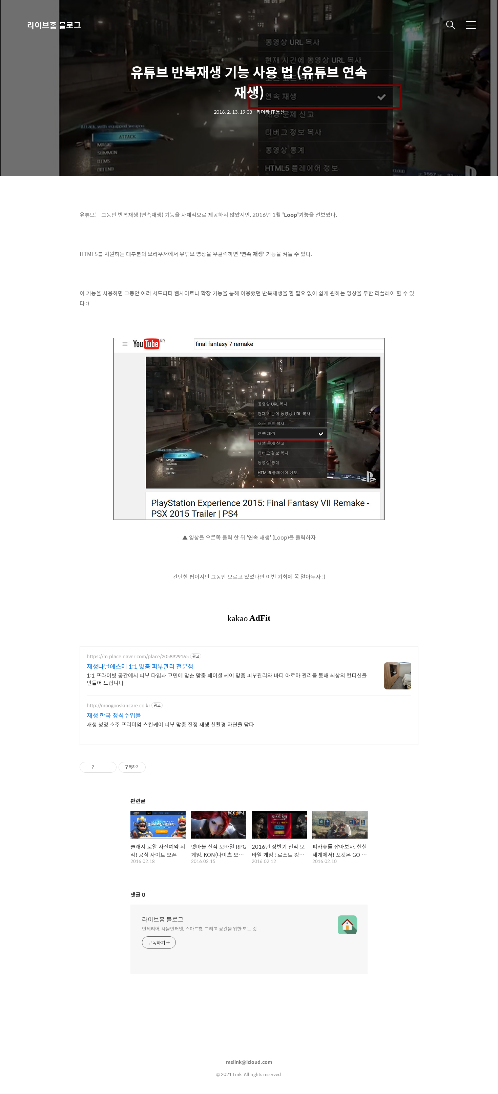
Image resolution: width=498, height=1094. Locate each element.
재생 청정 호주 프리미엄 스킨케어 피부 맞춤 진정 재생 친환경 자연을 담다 (170, 724)
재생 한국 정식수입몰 (114, 715)
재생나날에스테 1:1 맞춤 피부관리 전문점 (140, 666)
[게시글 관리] (109, 767)
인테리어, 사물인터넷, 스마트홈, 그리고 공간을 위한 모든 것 (199, 928)
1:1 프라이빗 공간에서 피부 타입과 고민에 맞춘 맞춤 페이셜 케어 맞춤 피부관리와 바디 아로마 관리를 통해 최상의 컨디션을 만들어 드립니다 (227, 679)
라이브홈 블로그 (54, 25)
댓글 (137, 894)
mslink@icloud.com (249, 1062)
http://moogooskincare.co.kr (118, 705)
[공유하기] (100, 767)
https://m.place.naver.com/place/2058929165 (138, 656)
